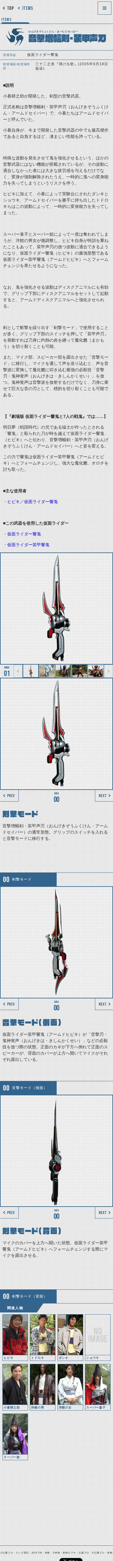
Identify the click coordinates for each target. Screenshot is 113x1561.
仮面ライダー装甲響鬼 (28, 544)
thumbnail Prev (18, 671)
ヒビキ (13, 501)
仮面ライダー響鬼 (41, 501)
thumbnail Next (108, 671)
